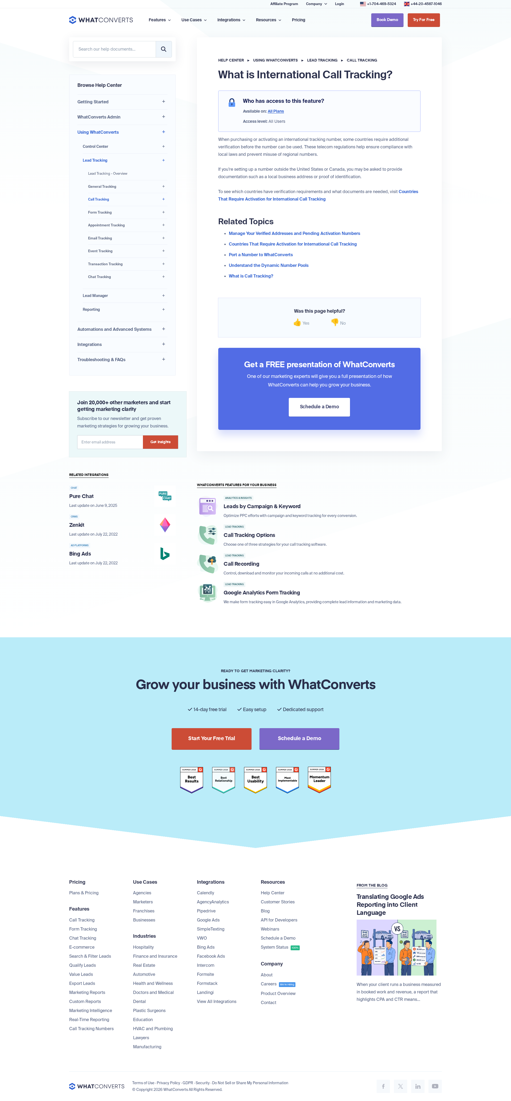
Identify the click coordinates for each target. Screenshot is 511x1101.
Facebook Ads (211, 956)
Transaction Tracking (105, 264)
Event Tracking (100, 251)
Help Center (231, 60)
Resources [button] (266, 20)
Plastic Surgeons (149, 1010)
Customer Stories (278, 902)
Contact (268, 1002)
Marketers (143, 902)
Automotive (144, 974)
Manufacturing (147, 1047)
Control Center (95, 146)
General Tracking (102, 186)
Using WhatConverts (98, 132)
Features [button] (158, 20)
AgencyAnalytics (213, 902)
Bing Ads (206, 947)
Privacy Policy (168, 1082)
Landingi (205, 992)
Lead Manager (95, 295)
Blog (265, 911)
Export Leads (82, 983)
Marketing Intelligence (90, 1010)
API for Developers (279, 920)
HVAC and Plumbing (153, 1028)
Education (143, 1019)
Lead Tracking (95, 160)
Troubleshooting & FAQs (101, 359)
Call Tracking (98, 199)
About (267, 975)
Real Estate (144, 965)
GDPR (188, 1082)
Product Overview (278, 993)
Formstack (207, 983)
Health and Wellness (153, 983)
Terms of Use (143, 1082)
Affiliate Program (284, 4)
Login (339, 4)
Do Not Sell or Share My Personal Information (250, 1082)
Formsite (205, 974)
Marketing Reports (87, 992)
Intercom (205, 965)
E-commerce (81, 947)
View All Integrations (216, 1001)
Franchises (143, 911)
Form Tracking (100, 212)
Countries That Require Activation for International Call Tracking (293, 244)
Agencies (142, 893)
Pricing (298, 20)
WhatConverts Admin (99, 117)
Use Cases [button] (192, 20)
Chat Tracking (99, 277)
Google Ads (208, 920)
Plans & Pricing (83, 893)
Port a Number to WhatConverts (261, 255)
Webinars (270, 929)
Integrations (89, 344)
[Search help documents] (164, 49)
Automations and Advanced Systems (114, 329)
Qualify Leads (82, 965)
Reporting (91, 309)
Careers (277, 984)
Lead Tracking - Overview (107, 173)
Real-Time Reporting (89, 1019)
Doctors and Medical (153, 992)
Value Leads (81, 974)
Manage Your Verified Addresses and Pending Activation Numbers (294, 233)
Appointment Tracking (106, 225)
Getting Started (93, 102)
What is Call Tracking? (251, 276)
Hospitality (143, 947)
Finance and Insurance (155, 956)
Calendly (205, 893)
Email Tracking (100, 238)
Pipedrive (206, 911)
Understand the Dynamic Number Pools (268, 265)
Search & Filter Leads (90, 956)
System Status (280, 947)
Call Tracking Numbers (91, 1028)
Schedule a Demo (278, 938)
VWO (202, 938)
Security (203, 1082)
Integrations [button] (229, 20)
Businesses (144, 920)
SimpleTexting (210, 929)
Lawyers (141, 1038)
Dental (139, 1001)
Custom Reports (85, 1001)
